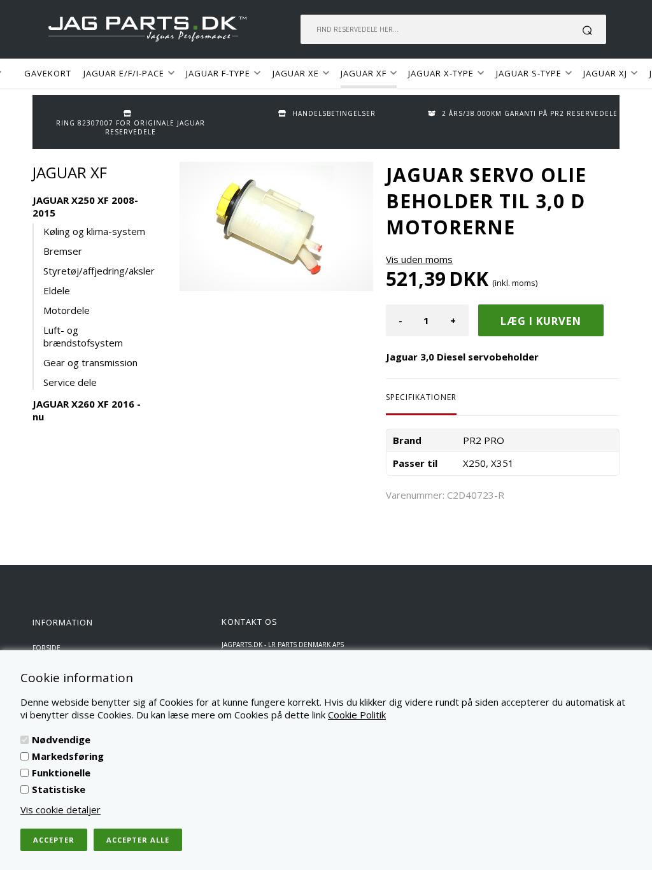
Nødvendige (61, 739)
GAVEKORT (47, 73)
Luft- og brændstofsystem (83, 336)
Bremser (62, 251)
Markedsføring (68, 756)
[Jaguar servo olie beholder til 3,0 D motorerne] (276, 226)
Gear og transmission (90, 362)
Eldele (56, 290)
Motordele (66, 310)
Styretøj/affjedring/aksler (96, 270)
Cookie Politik (357, 714)
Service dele (70, 382)
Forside (46, 647)
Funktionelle (61, 772)
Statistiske (58, 789)
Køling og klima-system (94, 231)
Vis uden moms (419, 259)
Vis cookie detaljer (60, 809)
